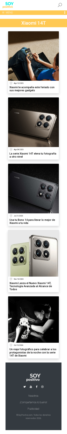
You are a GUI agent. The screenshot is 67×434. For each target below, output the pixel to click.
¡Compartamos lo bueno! (33, 402)
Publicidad (33, 408)
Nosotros (33, 395)
